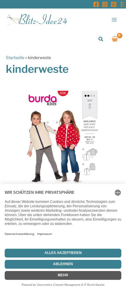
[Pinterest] (114, 4)
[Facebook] (96, 4)
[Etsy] (122, 4)
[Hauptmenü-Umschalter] (114, 19)
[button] (101, 39)
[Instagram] (105, 4)
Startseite (15, 57)
